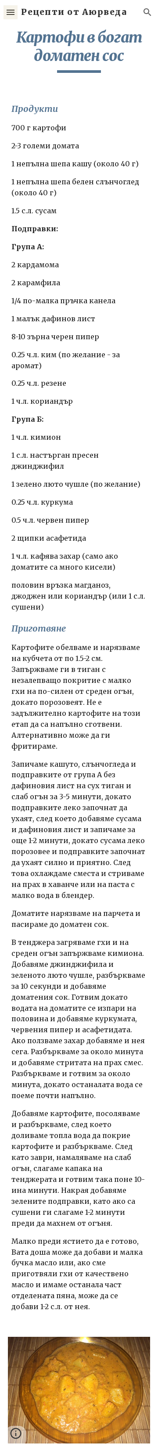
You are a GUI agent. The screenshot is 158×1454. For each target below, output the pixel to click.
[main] (79, 50)
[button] (10, 12)
